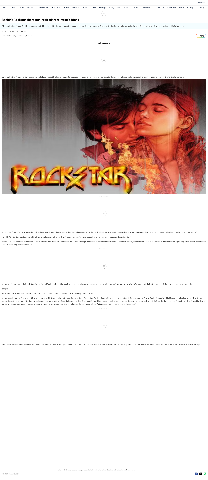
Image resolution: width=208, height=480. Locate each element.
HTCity (111, 8)
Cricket (21, 8)
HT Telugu (201, 8)
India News (30, 8)
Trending (85, 8)
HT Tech (135, 8)
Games (181, 8)
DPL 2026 (75, 8)
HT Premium (146, 8)
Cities (94, 8)
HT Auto (157, 8)
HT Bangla (190, 8)
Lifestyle (66, 8)
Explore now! (130, 470)
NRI (118, 8)
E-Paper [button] (12, 8)
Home (4, 8)
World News (55, 8)
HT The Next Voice (169, 8)
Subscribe (201, 3)
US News (126, 8)
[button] (196, 474)
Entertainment (43, 8)
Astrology (102, 8)
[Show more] (150, 470)
